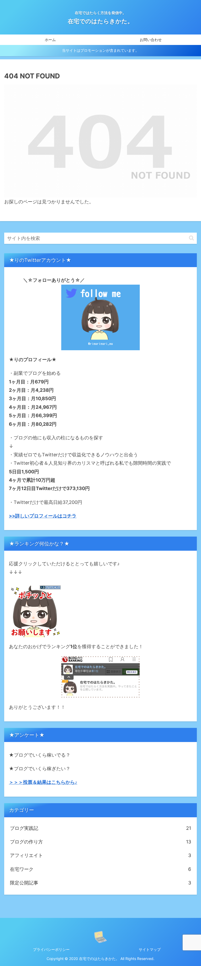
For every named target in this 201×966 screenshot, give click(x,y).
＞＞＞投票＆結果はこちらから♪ (43, 782)
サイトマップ (150, 949)
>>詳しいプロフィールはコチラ (42, 516)
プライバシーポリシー (51, 949)
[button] (191, 238)
